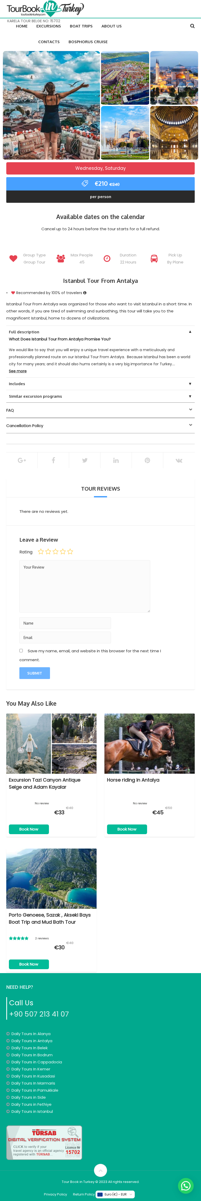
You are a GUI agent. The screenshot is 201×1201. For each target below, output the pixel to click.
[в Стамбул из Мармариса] (125, 134)
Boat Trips (81, 26)
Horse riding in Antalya (133, 780)
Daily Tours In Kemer (31, 1069)
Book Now (28, 829)
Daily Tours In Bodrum (32, 1055)
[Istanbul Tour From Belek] (51, 106)
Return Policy (84, 1194)
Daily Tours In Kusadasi (33, 1076)
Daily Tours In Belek (30, 1048)
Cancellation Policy (24, 425)
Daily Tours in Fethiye (32, 1104)
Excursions (48, 26)
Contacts (49, 41)
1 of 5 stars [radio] (41, 551)
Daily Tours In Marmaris (33, 1083)
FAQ (10, 410)
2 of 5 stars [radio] (48, 551)
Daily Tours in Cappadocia (37, 1062)
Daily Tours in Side (29, 1097)
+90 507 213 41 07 (39, 1014)
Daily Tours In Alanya (31, 1033)
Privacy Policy (55, 1194)
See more (18, 371)
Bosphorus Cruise (88, 41)
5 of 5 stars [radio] (70, 551)
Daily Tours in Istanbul (32, 1111)
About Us (112, 26)
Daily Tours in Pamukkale (35, 1090)
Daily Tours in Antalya (32, 1040)
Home (21, 26)
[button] (186, 1186)
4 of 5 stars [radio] (63, 551)
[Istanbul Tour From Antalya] (174, 79)
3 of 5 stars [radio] (55, 551)
